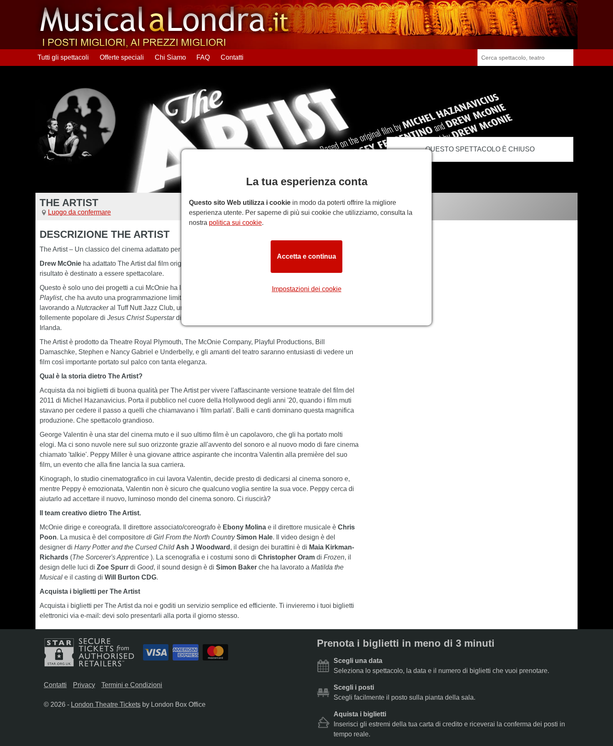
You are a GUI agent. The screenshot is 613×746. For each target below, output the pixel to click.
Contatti (232, 57)
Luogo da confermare (79, 212)
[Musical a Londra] (165, 45)
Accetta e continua (306, 256)
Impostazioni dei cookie (307, 288)
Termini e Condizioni (131, 684)
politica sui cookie (235, 222)
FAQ (203, 57)
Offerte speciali (122, 57)
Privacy (84, 684)
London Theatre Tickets (106, 704)
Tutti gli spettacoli (63, 57)
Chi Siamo (170, 57)
